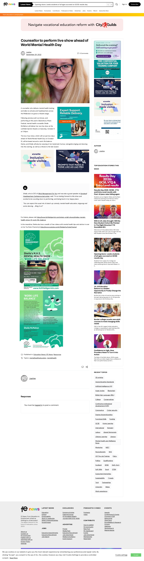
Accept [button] (136, 555)
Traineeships (106, 482)
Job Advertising (68, 535)
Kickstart (110, 428)
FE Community (26, 536)
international (99, 428)
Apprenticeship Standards (104, 382)
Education (45, 512)
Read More (14, 558)
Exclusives (47, 11)
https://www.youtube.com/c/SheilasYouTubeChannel (58, 227)
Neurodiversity (100, 452)
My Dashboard (88, 531)
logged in (38, 405)
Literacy (113, 437)
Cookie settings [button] (121, 555)
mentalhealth (51, 358)
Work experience (101, 491)
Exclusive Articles (68, 512)
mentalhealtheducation (37, 358)
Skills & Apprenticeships (50, 520)
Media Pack (66, 531)
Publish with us (26, 538)
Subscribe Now (104, 11)
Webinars (108, 526)
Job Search (45, 537)
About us (24, 532)
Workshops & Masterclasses (109, 529)
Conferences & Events (112, 514)
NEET (107, 447)
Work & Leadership (48, 518)
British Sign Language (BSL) (104, 395)
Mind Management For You (47, 194)
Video (86, 514)
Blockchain (111, 391)
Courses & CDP (110, 516)
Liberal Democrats (110, 432)
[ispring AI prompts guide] (72, 171)
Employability (46, 516)
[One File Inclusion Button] (37, 171)
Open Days (108, 520)
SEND (107, 465)
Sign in (124, 4)
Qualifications (108, 461)
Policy (115, 456)
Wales (107, 487)
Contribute (56, 11)
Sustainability (100, 478)
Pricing (65, 529)
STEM (114, 469)
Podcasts (87, 512)
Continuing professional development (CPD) (103, 405)
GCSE (97, 423)
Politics (97, 461)
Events (89, 11)
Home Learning (108, 423)
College (98, 399)
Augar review (100, 391)
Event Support (67, 539)
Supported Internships (103, 474)
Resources (57, 354)
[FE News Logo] (9, 4)
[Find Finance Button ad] (107, 50)
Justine (28, 52)
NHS (110, 452)
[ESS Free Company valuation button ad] (107, 69)
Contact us (24, 534)
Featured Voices (68, 514)
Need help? (87, 539)
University (98, 487)
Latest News (39, 11)
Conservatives (109, 399)
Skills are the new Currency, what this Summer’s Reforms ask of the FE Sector (63, 4)
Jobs (84, 11)
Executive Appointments (50, 533)
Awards (107, 512)
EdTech (44, 514)
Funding (112, 419)
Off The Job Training (102, 456)
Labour (97, 432)
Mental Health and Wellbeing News (105, 442)
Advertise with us (26, 539)
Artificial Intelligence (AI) (103, 386)
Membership (88, 537)
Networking (108, 518)
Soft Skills (98, 469)
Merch (95, 11)
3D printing (99, 377)
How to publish (89, 525)
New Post (87, 529)
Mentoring (98, 447)
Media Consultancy (69, 537)
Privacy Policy (25, 542)
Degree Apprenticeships (103, 415)
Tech (97, 482)
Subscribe (134, 4)
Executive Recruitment (49, 535)
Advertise (78, 11)
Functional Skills (100, 419)
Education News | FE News (43, 354)
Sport (107, 469)
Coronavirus (99, 410)
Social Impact (46, 522)
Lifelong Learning (101, 437)
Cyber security (112, 410)
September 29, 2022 (33, 55)
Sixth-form (115, 465)
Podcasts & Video (67, 11)
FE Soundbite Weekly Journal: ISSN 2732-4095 (71, 517)
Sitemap (23, 543)
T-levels (110, 478)
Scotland (98, 465)
